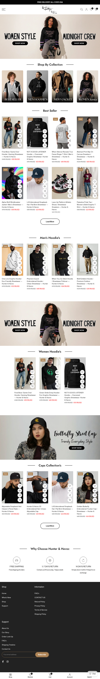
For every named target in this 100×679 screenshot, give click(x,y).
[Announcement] (50, 2)
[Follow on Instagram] (7, 661)
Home (4, 593)
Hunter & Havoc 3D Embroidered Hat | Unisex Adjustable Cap (36, 508)
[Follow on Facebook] (3, 661)
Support (5, 606)
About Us (5, 628)
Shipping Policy (40, 614)
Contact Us (6, 649)
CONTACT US (40, 597)
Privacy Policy (40, 606)
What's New (6, 597)
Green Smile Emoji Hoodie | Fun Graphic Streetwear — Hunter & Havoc (49, 395)
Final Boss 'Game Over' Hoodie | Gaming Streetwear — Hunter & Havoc (12, 154)
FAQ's (37, 593)
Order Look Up (7, 637)
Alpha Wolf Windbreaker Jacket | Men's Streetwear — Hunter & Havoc (12, 204)
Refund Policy (40, 602)
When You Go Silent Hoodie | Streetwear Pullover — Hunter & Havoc (62, 281)
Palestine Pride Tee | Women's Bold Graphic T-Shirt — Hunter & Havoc (86, 204)
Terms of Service (41, 610)
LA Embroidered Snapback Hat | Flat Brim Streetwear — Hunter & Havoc (37, 204)
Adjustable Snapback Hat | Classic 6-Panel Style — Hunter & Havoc (12, 508)
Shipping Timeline (8, 645)
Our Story (5, 632)
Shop (4, 602)
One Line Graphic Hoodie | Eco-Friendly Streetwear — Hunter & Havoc (12, 281)
